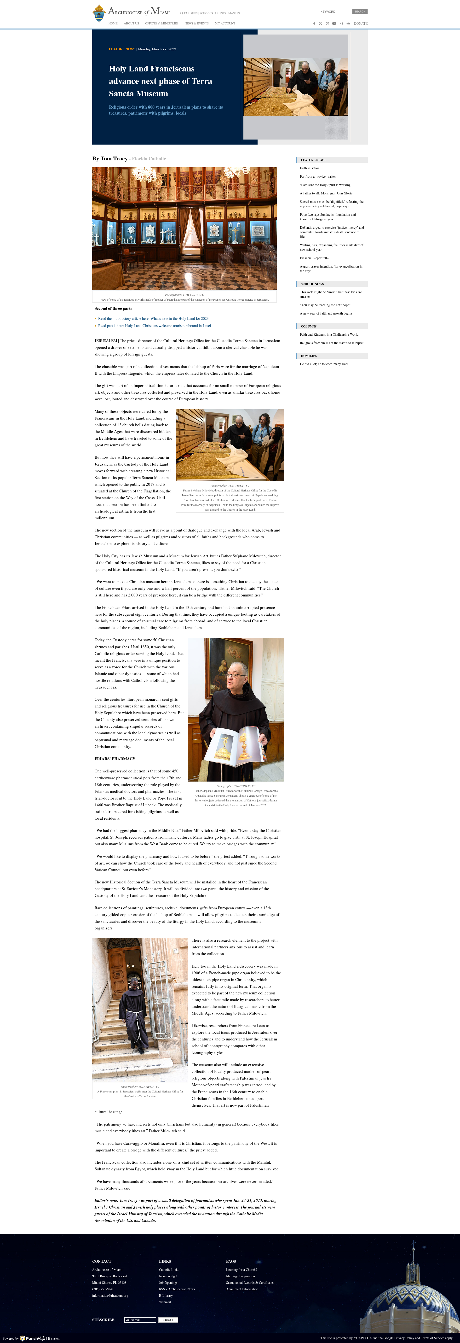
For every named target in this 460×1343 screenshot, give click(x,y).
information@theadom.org (110, 1295)
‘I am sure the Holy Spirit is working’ (326, 184)
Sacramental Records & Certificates (250, 1282)
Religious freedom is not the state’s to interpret (331, 342)
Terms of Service (432, 1338)
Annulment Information (242, 1289)
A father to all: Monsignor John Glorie (326, 193)
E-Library (166, 1295)
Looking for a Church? (241, 1269)
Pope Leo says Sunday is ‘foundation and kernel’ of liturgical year (328, 216)
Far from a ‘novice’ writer (318, 176)
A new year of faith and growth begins (326, 313)
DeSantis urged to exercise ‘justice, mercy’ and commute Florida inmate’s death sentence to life (332, 232)
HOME (113, 23)
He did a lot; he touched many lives (324, 364)
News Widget (168, 1276)
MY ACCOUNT (225, 23)
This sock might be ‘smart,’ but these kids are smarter (331, 294)
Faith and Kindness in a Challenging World (329, 334)
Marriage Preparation (240, 1276)
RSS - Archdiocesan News (177, 1289)
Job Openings (168, 1282)
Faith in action (310, 168)
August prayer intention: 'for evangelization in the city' (331, 268)
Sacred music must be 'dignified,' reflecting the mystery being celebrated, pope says (331, 203)
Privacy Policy (404, 1338)
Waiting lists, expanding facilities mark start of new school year (331, 247)
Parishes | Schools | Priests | (205, 13)
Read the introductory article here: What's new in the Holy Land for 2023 (153, 318)
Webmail (165, 1302)
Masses (234, 13)
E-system (54, 1338)
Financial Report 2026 (315, 258)
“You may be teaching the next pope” (325, 305)
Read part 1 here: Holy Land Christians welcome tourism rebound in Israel (154, 325)
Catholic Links (169, 1269)
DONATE (361, 23)
